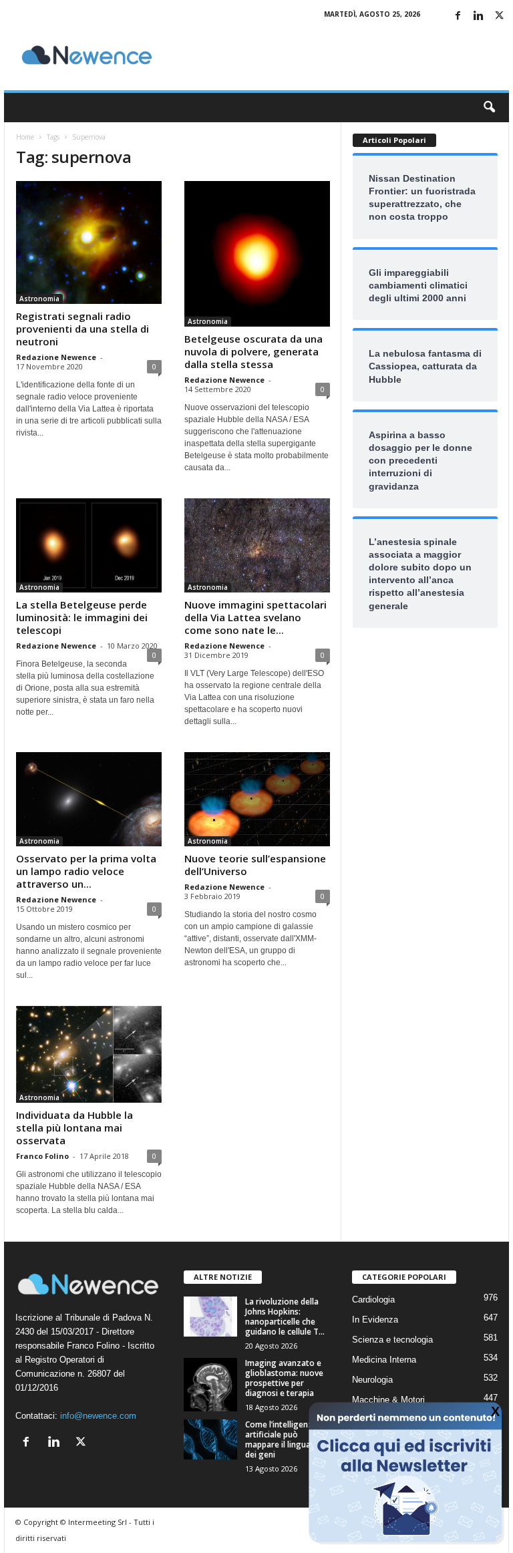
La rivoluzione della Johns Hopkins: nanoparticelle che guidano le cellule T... (285, 1316)
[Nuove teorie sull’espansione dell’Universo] (257, 799)
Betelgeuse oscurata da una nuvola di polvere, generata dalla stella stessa (253, 351)
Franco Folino (42, 1156)
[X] (499, 16)
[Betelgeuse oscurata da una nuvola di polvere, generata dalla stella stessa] (257, 254)
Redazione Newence (56, 357)
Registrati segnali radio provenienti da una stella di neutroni (82, 328)
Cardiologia (373, 1300)
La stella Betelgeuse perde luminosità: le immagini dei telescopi (82, 617)
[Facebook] (458, 16)
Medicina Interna (384, 1360)
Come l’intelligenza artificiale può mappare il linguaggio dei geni (287, 1439)
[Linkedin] (478, 16)
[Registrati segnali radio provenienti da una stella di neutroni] (89, 242)
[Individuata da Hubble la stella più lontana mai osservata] (89, 1054)
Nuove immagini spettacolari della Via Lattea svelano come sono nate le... (255, 617)
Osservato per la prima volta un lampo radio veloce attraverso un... (86, 871)
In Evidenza (375, 1320)
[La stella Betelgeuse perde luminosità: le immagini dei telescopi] (89, 545)
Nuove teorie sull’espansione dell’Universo (255, 865)
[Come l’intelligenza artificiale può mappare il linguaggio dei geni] (210, 1439)
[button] (489, 107)
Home (25, 137)
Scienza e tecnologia (392, 1340)
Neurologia (372, 1380)
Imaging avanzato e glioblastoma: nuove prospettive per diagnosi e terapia (284, 1378)
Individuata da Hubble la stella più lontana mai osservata (74, 1127)
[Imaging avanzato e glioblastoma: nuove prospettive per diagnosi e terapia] (210, 1384)
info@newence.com (98, 1416)
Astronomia (39, 298)
